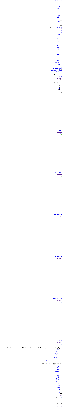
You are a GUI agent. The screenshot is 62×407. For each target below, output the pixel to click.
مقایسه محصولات (57, 61)
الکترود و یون (58, 5)
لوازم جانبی (59, 14)
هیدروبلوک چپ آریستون (58, 172)
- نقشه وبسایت (57, 353)
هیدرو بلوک (59, 18)
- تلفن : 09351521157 (56, 361)
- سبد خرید (57, 358)
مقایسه (59, 391)
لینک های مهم (58, 349)
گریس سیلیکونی (57, 378)
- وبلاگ (58, 350)
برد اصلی (58, 369)
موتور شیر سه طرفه (56, 382)
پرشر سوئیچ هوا (58, 8)
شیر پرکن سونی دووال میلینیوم (58, 70)
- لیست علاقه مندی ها (56, 357)
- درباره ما (57, 351)
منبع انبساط (58, 17)
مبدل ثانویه (59, 16)
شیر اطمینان (58, 10)
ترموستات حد (57, 372)
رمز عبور (60, 24)
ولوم (59, 19)
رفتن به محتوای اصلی (55, 0)
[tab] (58, 88)
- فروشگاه (57, 355)
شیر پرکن (58, 375)
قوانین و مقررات (57, 62)
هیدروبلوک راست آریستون (58, 214)
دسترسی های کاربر (55, 354)
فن (58, 377)
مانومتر (59, 15)
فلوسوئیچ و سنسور (58, 12)
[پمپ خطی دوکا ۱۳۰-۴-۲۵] (49, 338)
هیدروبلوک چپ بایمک (59, 130)
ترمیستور (58, 373)
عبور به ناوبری (60, 0)
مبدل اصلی (57, 380)
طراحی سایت (50, 363)
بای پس (58, 368)
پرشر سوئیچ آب (58, 7)
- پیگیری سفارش (57, 356)
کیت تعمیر (59, 13)
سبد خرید (58, 60)
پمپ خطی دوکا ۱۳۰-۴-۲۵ (58, 340)
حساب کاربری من (57, 59)
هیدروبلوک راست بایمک (58, 256)
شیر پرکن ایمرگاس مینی (59, 68)
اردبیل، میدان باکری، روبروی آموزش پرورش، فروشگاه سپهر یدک (51, 360)
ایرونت (59, 6)
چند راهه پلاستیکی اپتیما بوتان (57, 298)
